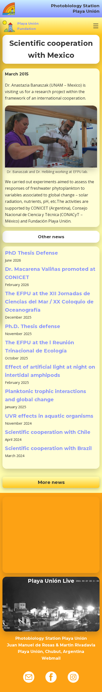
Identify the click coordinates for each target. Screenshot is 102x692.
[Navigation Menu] (96, 26)
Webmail (51, 658)
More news (51, 482)
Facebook (51, 677)
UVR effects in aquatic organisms (49, 416)
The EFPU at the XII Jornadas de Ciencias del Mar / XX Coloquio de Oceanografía (49, 301)
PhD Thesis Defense (31, 253)
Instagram (73, 677)
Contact (29, 677)
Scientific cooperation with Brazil (48, 448)
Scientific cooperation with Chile (47, 432)
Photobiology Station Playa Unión (75, 8)
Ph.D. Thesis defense (32, 326)
